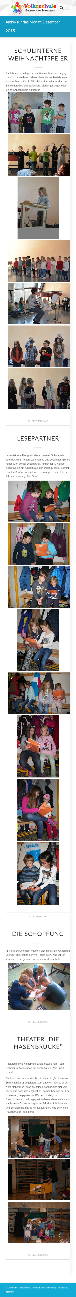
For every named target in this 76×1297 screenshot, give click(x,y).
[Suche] (60, 8)
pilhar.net (10, 1292)
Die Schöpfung (38, 934)
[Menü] (68, 8)
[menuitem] (60, 8)
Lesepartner (38, 439)
